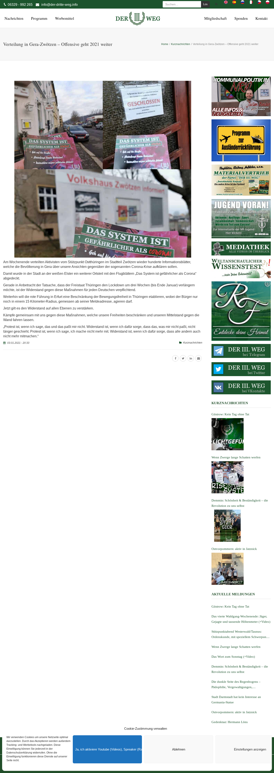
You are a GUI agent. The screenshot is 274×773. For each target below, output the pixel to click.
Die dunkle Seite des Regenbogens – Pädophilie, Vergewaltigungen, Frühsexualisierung (236, 685)
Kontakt (261, 18)
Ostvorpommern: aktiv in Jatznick (234, 712)
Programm (38, 18)
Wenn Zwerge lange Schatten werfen (236, 646)
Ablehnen (178, 749)
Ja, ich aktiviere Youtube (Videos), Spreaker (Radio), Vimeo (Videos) (108, 749)
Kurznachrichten (192, 342)
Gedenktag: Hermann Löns (229, 722)
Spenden (240, 18)
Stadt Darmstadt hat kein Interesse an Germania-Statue (236, 699)
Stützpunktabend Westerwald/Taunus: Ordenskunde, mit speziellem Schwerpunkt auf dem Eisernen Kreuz (240, 635)
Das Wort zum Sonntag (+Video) (233, 656)
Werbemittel (64, 18)
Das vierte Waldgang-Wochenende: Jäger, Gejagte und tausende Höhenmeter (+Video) (240, 619)
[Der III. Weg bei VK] (241, 387)
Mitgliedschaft (215, 18)
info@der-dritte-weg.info (59, 4)
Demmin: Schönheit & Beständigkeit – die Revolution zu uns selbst (239, 669)
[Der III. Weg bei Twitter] (241, 369)
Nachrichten (13, 18)
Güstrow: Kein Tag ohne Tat (230, 606)
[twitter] (183, 358)
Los (205, 4)
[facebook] (175, 358)
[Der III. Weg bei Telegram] (241, 351)
